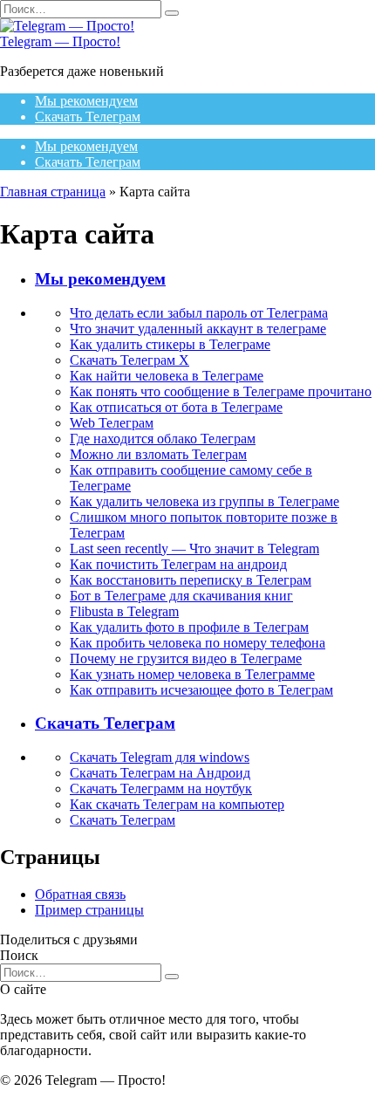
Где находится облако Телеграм (163, 438)
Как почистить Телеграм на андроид (178, 564)
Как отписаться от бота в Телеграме (176, 407)
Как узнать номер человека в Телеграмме (192, 674)
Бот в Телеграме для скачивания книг (181, 595)
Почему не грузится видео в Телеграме (186, 658)
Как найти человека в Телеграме (166, 375)
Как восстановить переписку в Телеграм (190, 580)
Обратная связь (80, 894)
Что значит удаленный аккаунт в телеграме (198, 328)
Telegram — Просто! (60, 41)
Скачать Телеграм (87, 116)
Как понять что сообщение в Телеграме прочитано (221, 391)
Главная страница (53, 191)
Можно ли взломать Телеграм (158, 454)
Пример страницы (89, 909)
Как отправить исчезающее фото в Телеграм (201, 689)
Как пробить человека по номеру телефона (197, 642)
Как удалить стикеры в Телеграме (170, 344)
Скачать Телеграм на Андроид (160, 772)
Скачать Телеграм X (129, 360)
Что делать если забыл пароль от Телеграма (199, 312)
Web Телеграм (111, 422)
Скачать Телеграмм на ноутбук (161, 788)
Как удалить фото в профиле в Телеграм (189, 627)
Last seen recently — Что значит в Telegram (194, 548)
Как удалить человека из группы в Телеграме (204, 501)
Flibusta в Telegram (124, 611)
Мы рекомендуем (86, 100)
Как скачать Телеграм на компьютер (177, 804)
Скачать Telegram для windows (159, 757)
